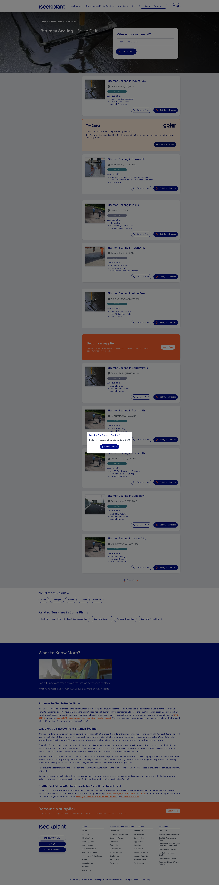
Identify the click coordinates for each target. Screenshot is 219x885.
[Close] (128, 435)
